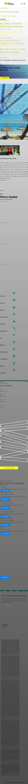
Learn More (4, 78)
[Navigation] (2, 3)
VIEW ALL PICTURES (9, 468)
